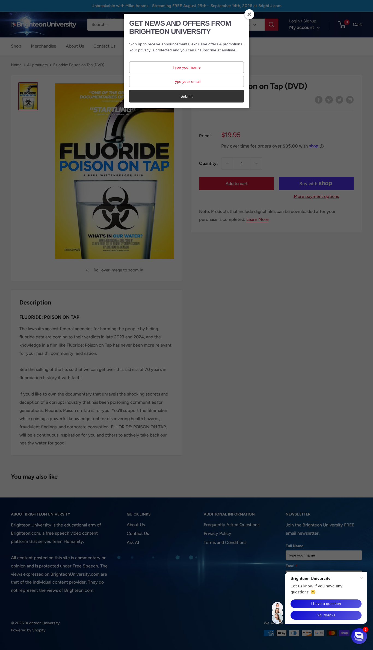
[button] (359, 636)
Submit (186, 96)
